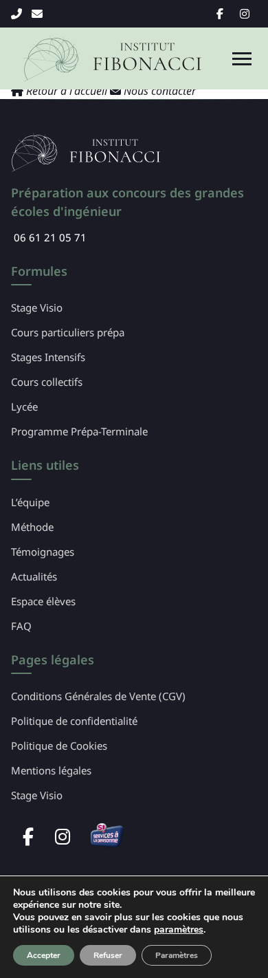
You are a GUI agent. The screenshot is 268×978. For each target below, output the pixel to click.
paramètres (178, 930)
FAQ (21, 626)
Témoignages (42, 551)
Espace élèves (43, 601)
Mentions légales (51, 770)
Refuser (107, 955)
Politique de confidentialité (74, 721)
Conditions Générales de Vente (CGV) (98, 696)
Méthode (32, 527)
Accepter (43, 955)
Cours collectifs (46, 382)
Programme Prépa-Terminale (79, 431)
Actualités (34, 576)
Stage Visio (37, 307)
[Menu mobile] (242, 59)
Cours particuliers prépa (67, 332)
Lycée (24, 406)
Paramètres (176, 955)
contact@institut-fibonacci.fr (39, 13)
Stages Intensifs (48, 357)
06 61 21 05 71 (18, 13)
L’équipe (30, 502)
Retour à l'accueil (66, 90)
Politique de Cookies (59, 745)
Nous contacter (158, 90)
